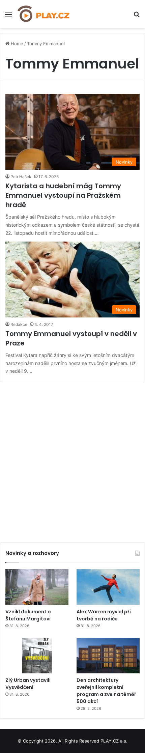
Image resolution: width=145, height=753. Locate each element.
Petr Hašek (20, 176)
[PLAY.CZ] (44, 14)
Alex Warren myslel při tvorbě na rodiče (104, 615)
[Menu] (8, 16)
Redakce (18, 324)
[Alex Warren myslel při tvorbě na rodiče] (108, 587)
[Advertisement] (72, 459)
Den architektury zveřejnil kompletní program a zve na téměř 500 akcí (106, 691)
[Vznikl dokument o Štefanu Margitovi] (36, 587)
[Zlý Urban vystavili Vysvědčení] (36, 656)
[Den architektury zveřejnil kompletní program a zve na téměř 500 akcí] (108, 656)
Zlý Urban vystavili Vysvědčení (28, 684)
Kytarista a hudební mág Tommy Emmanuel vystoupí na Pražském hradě (63, 195)
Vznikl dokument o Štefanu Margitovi (28, 615)
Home (16, 43)
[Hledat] (136, 16)
